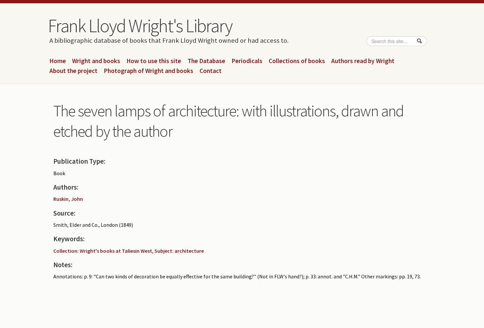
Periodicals (246, 61)
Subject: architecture (179, 250)
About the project (73, 71)
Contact (211, 71)
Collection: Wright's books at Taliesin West (102, 250)
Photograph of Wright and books (148, 71)
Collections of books (297, 61)
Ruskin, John (68, 199)
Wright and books (96, 61)
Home (57, 61)
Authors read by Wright (362, 61)
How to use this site (153, 61)
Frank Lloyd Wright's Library (140, 25)
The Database (206, 61)
